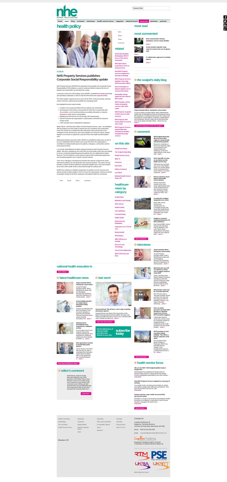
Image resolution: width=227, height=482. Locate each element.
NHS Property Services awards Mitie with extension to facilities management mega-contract (123, 132)
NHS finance (119, 236)
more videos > (63, 272)
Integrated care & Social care (123, 228)
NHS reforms (119, 204)
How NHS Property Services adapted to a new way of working (122, 73)
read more (137, 377)
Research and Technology (119, 246)
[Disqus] (84, 214)
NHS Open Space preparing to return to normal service (122, 66)
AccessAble (64, 112)
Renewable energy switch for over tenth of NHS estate (122, 97)
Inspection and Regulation (120, 222)
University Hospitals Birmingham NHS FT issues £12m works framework (122, 57)
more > (88, 297)
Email (69, 180)
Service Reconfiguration (123, 250)
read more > (86, 393)
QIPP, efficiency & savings (121, 240)
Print (61, 180)
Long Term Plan (102, 95)
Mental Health (119, 232)
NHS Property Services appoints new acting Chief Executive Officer (123, 81)
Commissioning (120, 214)
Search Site (138, 8)
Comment (87, 180)
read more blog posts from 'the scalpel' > (149, 126)
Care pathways (120, 211)
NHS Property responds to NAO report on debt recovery (123, 114)
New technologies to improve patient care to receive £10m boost (123, 89)
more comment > (141, 239)
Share (78, 180)
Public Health (119, 218)
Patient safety (119, 207)
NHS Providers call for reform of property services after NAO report (122, 105)
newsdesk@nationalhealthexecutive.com (153, 433)
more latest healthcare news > (68, 363)
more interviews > (141, 357)
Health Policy (119, 197)
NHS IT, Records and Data (122, 255)
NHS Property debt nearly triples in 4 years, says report (123, 122)
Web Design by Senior (141, 472)
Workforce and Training (123, 200)
